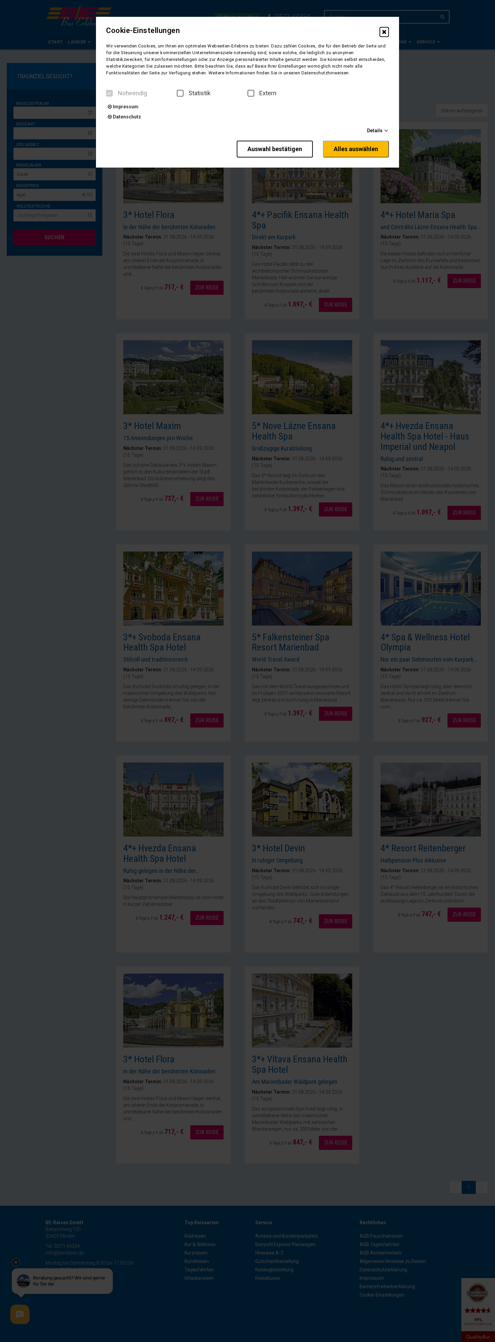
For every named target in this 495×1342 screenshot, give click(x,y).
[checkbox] (109, 93)
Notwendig (132, 93)
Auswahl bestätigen (275, 148)
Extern (267, 93)
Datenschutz (126, 116)
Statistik (199, 93)
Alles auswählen (356, 148)
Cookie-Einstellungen (143, 30)
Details (375, 130)
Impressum (125, 106)
